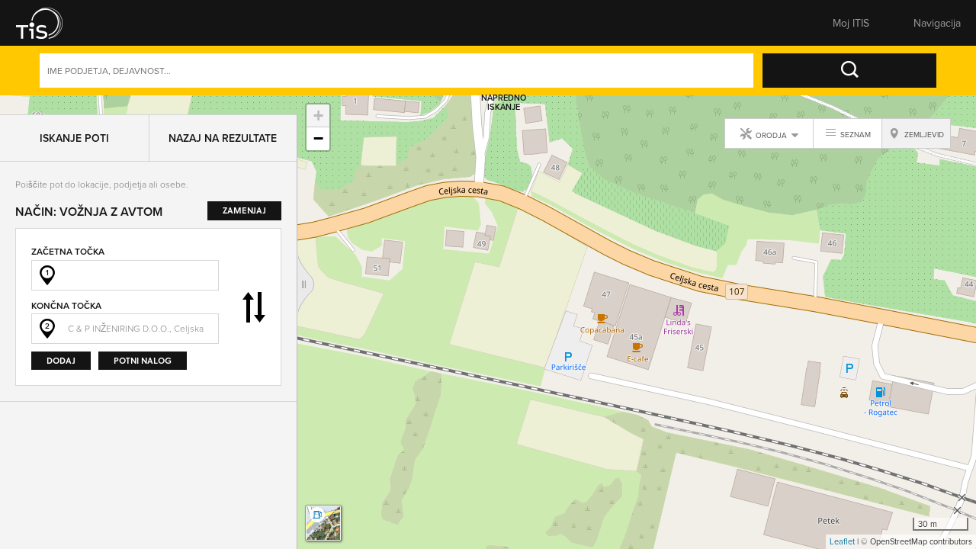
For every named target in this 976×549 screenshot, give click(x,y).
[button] (49, 23)
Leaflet (842, 541)
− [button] (318, 138)
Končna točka (66, 286)
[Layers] (323, 523)
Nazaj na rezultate (223, 119)
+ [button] (318, 115)
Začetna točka (67, 232)
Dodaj (61, 341)
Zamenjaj (253, 288)
